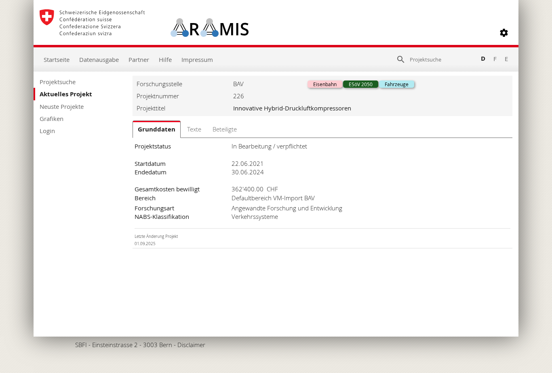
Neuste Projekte (62, 106)
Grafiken (51, 118)
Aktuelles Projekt (66, 94)
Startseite (57, 59)
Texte (194, 129)
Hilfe (165, 59)
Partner (139, 59)
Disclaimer (191, 345)
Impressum (197, 59)
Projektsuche (58, 82)
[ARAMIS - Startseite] (144, 33)
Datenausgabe (99, 59)
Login (47, 131)
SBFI (81, 345)
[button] (504, 32)
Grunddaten (156, 129)
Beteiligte (225, 129)
